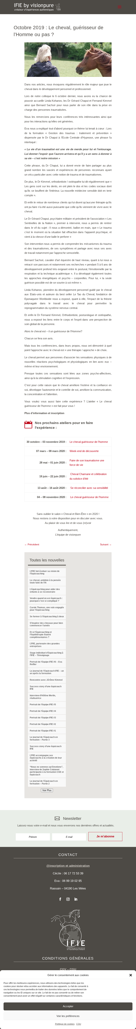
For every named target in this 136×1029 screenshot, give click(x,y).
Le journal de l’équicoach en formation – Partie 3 (44, 738)
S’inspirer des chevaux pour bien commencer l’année (46, 624)
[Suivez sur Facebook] (60, 899)
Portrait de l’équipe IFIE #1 (43, 731)
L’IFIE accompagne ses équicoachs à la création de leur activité (46, 758)
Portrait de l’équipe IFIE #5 (43, 704)
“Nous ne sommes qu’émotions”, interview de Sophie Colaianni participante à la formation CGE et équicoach (47, 771)
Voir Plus (47, 790)
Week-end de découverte (84, 451)
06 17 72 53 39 (73, 873)
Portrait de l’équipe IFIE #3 (43, 717)
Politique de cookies (65, 1024)
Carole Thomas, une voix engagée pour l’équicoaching (47, 608)
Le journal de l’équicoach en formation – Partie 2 (44, 782)
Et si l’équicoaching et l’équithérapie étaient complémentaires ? (41, 634)
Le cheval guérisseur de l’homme (89, 441)
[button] (130, 975)
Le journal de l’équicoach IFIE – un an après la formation (47, 672)
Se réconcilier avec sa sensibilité (89, 487)
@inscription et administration (68, 865)
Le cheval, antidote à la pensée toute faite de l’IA (45, 581)
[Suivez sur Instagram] (68, 899)
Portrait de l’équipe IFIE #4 (43, 711)
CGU (78, 1024)
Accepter (68, 1006)
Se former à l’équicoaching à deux (47, 616)
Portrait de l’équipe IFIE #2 (43, 724)
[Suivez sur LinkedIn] (76, 899)
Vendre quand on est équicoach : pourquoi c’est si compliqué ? (46, 599)
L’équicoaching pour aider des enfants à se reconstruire (45, 590)
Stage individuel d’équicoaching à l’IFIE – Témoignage (46, 654)
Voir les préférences (68, 1015)
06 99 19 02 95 (72, 881)
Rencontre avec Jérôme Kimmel (46, 680)
